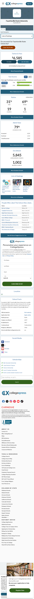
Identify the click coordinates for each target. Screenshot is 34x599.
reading (4, 83)
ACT (30, 76)
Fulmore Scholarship (8, 367)
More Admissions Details (17, 91)
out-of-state (25, 61)
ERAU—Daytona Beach (7, 227)
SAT (26, 76)
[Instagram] (11, 402)
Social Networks (6, 440)
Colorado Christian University (9, 215)
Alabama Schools (6, 490)
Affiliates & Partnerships (8, 442)
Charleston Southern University (10, 225)
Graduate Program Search (8, 472)
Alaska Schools (5, 492)
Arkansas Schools (6, 497)
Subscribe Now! (17, 284)
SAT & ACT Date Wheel (8, 479)
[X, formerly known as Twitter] (7, 402)
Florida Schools (6, 508)
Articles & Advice (6, 463)
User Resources (6, 483)
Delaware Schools (6, 506)
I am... (5, 276)
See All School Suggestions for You (17, 235)
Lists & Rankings (6, 465)
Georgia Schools (6, 510)
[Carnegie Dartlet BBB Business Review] (7, 424)
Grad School (5, 470)
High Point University (7, 213)
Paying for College (6, 533)
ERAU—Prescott (6, 220)
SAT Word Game (6, 477)
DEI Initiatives (5, 438)
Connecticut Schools (7, 504)
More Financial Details (17, 71)
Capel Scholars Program (9, 365)
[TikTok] (22, 402)
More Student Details (17, 117)
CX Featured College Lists (8, 467)
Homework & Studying (7, 538)
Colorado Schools (6, 501)
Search (17, 382)
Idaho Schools (5, 515)
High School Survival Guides (9, 540)
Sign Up (29, 3)
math (3, 86)
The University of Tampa (8, 229)
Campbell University (7, 210)
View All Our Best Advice (8, 544)
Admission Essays (6, 524)
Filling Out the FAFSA (7, 531)
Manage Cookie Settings (19, 412)
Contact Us (5, 431)
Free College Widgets (7, 481)
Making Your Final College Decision (11, 535)
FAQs (3, 436)
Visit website (27, 312)
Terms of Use (5, 411)
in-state (9, 61)
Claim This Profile (8, 47)
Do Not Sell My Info (9, 412)
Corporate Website (7, 449)
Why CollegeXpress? (7, 433)
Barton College (6, 208)
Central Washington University (10, 222)
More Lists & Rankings (17, 197)
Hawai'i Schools (6, 513)
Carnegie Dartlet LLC (14, 409)
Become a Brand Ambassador (9, 445)
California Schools (6, 499)
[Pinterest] (14, 402)
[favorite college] (2, 29)
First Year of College (7, 542)
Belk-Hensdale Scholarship (9, 363)
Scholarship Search (7, 461)
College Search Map (7, 458)
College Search (6, 456)
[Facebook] (3, 402)
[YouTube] (18, 402)
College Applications (7, 522)
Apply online (27, 315)
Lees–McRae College (7, 217)
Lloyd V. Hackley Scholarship (10, 370)
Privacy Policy (10, 255)
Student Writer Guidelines (9, 447)
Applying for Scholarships (8, 529)
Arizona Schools (6, 495)
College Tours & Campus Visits (10, 526)
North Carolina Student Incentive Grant (12, 372)
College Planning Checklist (9, 474)
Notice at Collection (19, 411)
